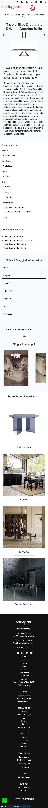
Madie (24, 718)
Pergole (24, 791)
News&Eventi (24, 673)
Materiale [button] (6, 172)
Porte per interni (24, 760)
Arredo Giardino (24, 787)
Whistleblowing (24, 685)
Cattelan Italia (10, 155)
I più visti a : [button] (7, 203)
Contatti (24, 679)
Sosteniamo (24, 676)
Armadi (24, 744)
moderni (8, 187)
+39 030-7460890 (25, 641)
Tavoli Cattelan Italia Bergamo (15, 244)
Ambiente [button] (6, 161)
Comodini (24, 741)
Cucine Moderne (24, 698)
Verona (28, 211)
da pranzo (8, 166)
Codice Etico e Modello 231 (24, 682)
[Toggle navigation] (44, 8)
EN (17, 2)
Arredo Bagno (24, 727)
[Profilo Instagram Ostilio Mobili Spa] (32, 2)
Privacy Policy (27, 329)
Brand (24, 666)
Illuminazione (24, 757)
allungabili (8, 197)
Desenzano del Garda (13, 211)
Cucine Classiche (24, 702)
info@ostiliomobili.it (27, 643)
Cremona (20, 208)
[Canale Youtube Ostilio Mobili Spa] (41, 2)
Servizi (24, 663)
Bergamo (8, 208)
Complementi (24, 767)
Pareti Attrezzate (24, 715)
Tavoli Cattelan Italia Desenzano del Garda (19, 240)
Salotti (24, 721)
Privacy (3, 806)
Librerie (24, 712)
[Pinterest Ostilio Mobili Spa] (45, 2)
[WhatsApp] (4, 800)
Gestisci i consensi (23, 806)
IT (13, 2)
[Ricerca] (2, 2)
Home (7, 15)
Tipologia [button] (6, 192)
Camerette (24, 747)
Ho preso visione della (19, 329)
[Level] (5, 35)
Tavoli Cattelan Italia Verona (14, 236)
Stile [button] (4, 182)
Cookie (10, 806)
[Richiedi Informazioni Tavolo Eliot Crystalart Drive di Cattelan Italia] (19, 35)
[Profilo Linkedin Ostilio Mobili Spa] (36, 2)
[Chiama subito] (22, 2)
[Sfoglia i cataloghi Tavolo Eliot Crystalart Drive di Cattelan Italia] (28, 35)
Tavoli (29, 15)
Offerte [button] (5, 217)
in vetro (7, 176)
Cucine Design (24, 695)
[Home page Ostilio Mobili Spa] (11, 8)
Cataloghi (24, 670)
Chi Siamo (24, 660)
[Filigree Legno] (43, 35)
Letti (24, 737)
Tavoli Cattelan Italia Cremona (15, 248)
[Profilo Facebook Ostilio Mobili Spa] (27, 2)
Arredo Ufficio (24, 777)
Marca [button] (5, 151)
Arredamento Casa (18, 15)
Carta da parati (24, 764)
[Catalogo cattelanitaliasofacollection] (16, 368)
